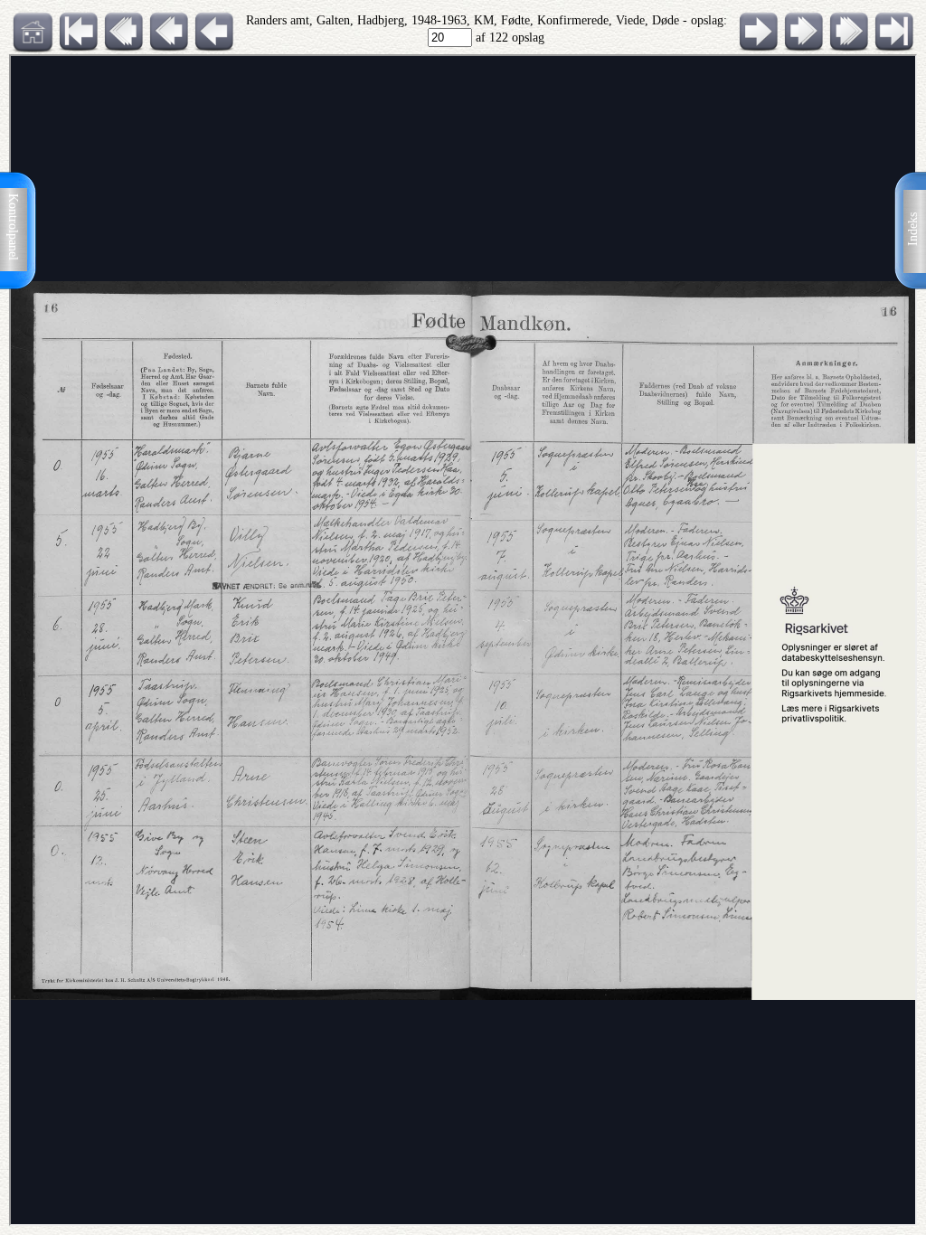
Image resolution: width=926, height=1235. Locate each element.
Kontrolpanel (13, 226)
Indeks (913, 229)
